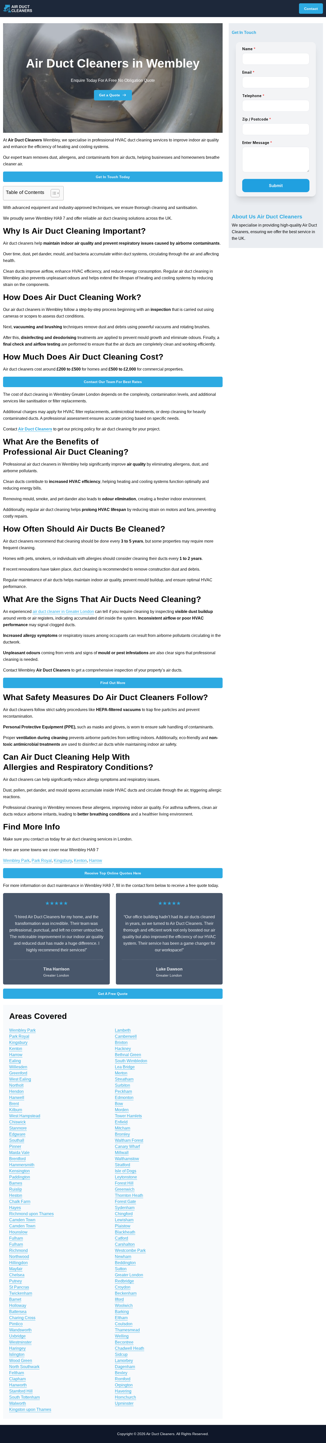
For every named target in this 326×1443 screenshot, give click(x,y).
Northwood (19, 1256)
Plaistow (122, 1226)
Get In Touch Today (113, 177)
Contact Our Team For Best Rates (113, 382)
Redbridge (124, 1281)
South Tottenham (24, 1397)
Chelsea (16, 1275)
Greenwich (124, 1189)
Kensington (19, 1171)
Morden (122, 1110)
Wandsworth (20, 1330)
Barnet (15, 1299)
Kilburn (15, 1110)
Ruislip (15, 1189)
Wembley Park (16, 860)
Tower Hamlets (128, 1116)
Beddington (125, 1263)
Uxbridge (17, 1336)
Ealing (15, 1061)
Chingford (124, 1214)
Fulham (16, 1238)
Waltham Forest (129, 1140)
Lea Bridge (125, 1067)
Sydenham (124, 1207)
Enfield (121, 1122)
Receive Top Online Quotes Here (113, 873)
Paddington (19, 1177)
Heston (15, 1195)
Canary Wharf (127, 1146)
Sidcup (121, 1354)
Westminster (20, 1342)
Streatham (124, 1079)
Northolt (16, 1085)
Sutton (121, 1269)
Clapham (17, 1379)
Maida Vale (19, 1152)
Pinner (15, 1146)
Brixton (121, 1042)
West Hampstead (24, 1116)
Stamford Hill (21, 1391)
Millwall (122, 1152)
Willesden (18, 1067)
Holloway (17, 1305)
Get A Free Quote (113, 994)
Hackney (123, 1048)
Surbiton (122, 1085)
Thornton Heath (129, 1195)
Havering (123, 1391)
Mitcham (122, 1128)
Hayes (15, 1207)
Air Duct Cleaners (35, 429)
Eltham (121, 1318)
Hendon (16, 1091)
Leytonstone (126, 1177)
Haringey (17, 1348)
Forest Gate (125, 1201)
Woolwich (124, 1305)
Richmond (18, 1250)
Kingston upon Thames (30, 1409)
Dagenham (125, 1367)
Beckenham (126, 1293)
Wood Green (20, 1360)
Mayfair (15, 1269)
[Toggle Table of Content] (52, 193)
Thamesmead (127, 1330)
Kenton (80, 860)
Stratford (122, 1165)
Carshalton (125, 1244)
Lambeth (123, 1030)
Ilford (119, 1299)
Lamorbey (124, 1360)
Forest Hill (124, 1183)
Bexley (121, 1373)
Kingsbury (63, 860)
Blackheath (125, 1232)
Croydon (122, 1287)
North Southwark (24, 1367)
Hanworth (18, 1385)
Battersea (17, 1311)
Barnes (15, 1183)
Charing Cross (22, 1318)
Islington (16, 1354)
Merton (121, 1073)
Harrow (95, 860)
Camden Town (22, 1220)
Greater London (129, 1275)
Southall (16, 1140)
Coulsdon (123, 1324)
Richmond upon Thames (31, 1214)
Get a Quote (109, 95)
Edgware (17, 1134)
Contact (311, 9)
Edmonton (124, 1097)
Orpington (124, 1385)
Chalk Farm (19, 1201)
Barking (122, 1311)
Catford (121, 1238)
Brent (14, 1103)
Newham (123, 1256)
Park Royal (42, 860)
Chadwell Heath (129, 1348)
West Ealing (20, 1079)
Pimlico (16, 1324)
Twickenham (20, 1293)
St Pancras (19, 1287)
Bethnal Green (128, 1055)
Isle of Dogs (125, 1171)
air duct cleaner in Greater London (63, 611)
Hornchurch (125, 1397)
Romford (122, 1379)
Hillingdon (18, 1263)
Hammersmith (21, 1165)
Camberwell (126, 1036)
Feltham (16, 1373)
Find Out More (112, 683)
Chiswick (17, 1122)
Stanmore (18, 1128)
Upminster (124, 1403)
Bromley (122, 1134)
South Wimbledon (131, 1061)
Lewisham (124, 1220)
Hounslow (18, 1232)
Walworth (17, 1403)
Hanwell (16, 1097)
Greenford (18, 1073)
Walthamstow (127, 1159)
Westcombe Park (130, 1250)
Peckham (123, 1091)
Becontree (124, 1342)
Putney (15, 1281)
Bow (119, 1103)
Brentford (17, 1159)
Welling (122, 1336)
